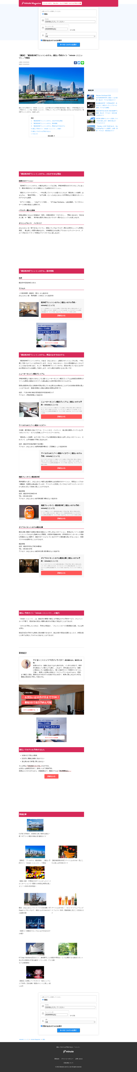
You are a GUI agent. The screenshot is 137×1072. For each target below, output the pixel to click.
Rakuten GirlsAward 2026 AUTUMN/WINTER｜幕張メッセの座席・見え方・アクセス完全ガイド (107, 98)
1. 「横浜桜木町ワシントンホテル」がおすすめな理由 (46, 121)
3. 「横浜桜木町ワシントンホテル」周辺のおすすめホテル (48, 126)
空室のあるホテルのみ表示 (52, 40)
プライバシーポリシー (67, 1059)
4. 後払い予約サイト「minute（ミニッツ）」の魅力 (46, 128)
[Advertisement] (51, 153)
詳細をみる (61, 315)
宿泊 (45, 14)
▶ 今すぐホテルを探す (68, 44)
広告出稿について (68, 1063)
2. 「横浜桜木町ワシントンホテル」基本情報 (44, 123)
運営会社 (56, 1059)
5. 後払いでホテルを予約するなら (41, 131)
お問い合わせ (79, 1059)
